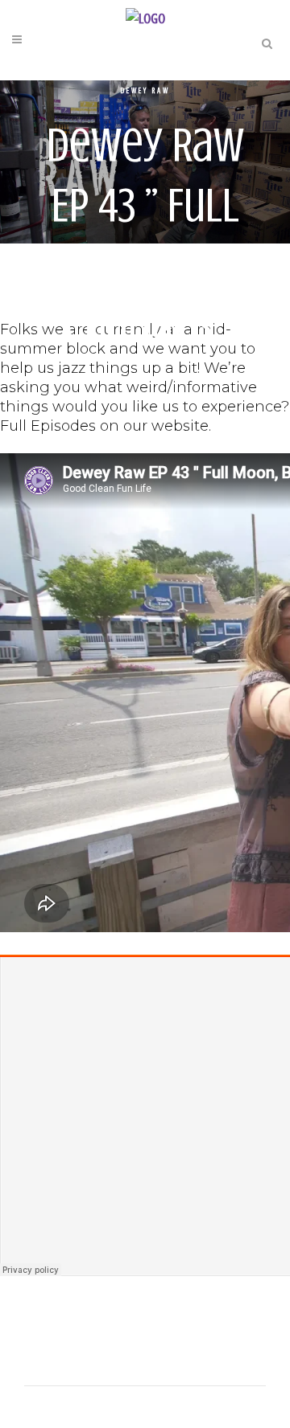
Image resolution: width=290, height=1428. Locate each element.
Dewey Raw (145, 90)
